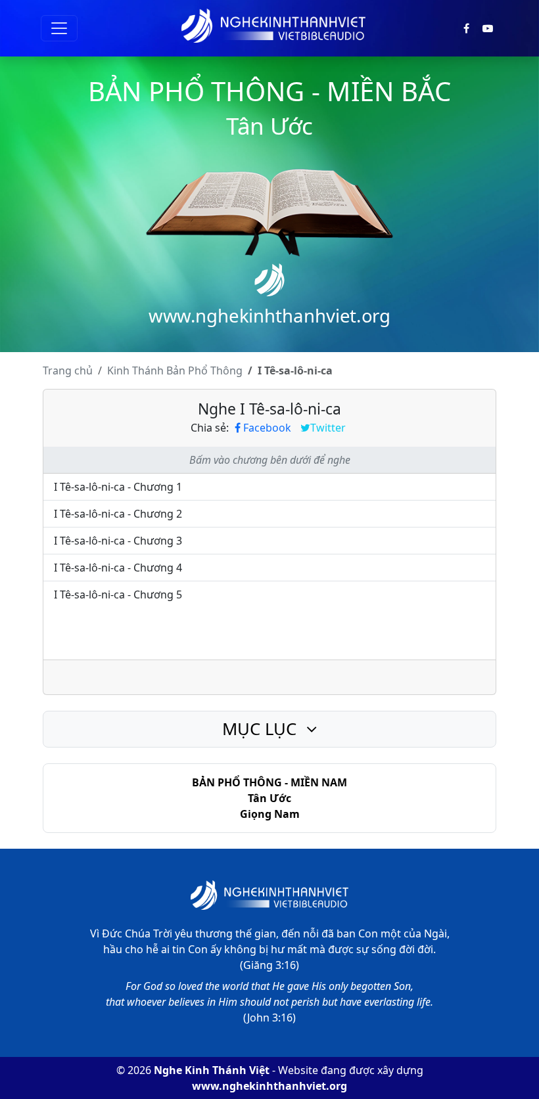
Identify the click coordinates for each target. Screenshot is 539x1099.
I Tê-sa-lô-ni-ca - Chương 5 (118, 594)
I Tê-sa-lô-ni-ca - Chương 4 (118, 567)
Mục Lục (261, 728)
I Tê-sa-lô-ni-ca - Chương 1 (118, 487)
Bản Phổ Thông (175, 370)
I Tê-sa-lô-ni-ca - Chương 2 (118, 513)
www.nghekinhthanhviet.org (269, 1086)
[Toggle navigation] (59, 28)
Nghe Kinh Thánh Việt (212, 1070)
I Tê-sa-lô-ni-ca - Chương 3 (118, 540)
